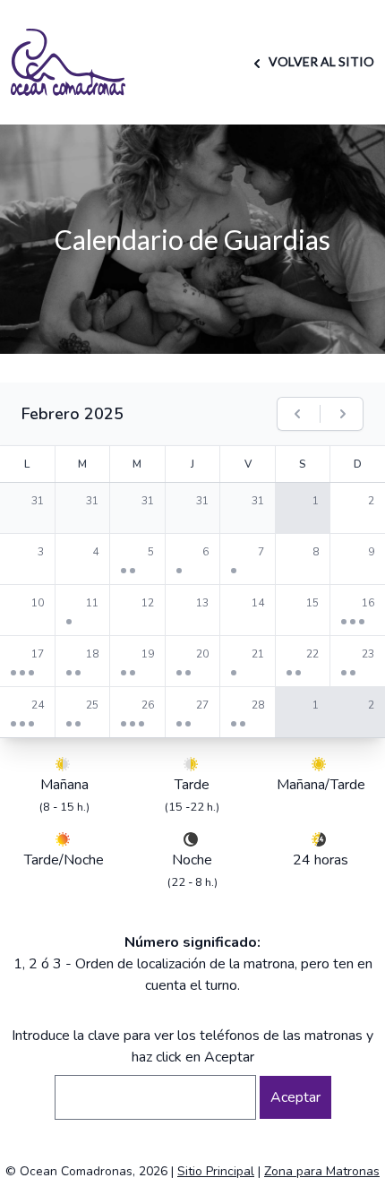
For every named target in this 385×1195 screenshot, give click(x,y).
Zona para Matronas (322, 1171)
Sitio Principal (215, 1171)
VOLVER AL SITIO (320, 61)
